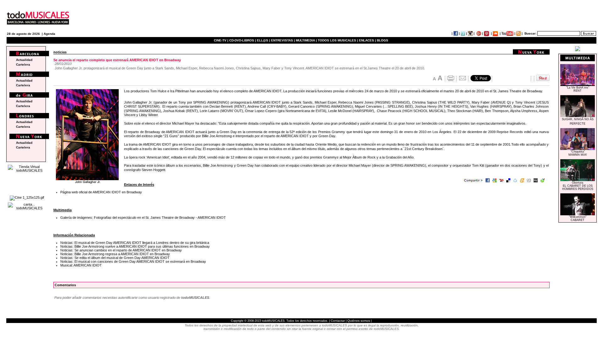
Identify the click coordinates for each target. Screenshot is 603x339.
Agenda (49, 33)
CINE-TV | (221, 40)
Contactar (338, 320)
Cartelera (23, 64)
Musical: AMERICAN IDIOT (81, 265)
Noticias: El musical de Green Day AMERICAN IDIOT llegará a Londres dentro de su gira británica (134, 243)
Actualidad (24, 60)
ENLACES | (367, 40)
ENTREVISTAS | (283, 40)
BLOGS (382, 40)
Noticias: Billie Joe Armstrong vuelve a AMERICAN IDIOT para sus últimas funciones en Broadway (135, 246)
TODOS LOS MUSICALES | (338, 40)
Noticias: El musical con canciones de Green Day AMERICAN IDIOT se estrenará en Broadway (133, 261)
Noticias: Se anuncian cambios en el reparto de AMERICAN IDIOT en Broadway (121, 250)
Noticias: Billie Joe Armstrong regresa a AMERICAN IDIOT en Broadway (115, 254)
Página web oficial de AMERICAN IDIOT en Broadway (101, 192)
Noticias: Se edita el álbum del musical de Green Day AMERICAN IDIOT (115, 258)
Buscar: (530, 33)
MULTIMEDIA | (306, 40)
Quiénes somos (358, 320)
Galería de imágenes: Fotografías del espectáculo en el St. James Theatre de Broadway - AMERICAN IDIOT (143, 217)
